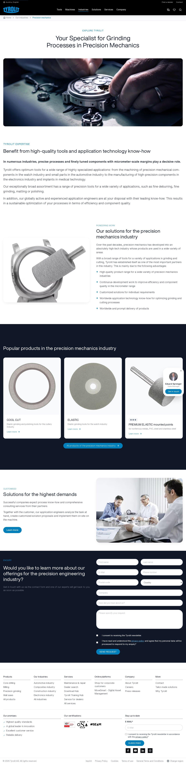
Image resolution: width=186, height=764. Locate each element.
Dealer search (71, 687)
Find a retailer (167, 2)
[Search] (180, 9)
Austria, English (12, 2)
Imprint (89, 761)
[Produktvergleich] (168, 9)
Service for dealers (73, 699)
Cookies (114, 761)
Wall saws (8, 695)
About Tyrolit (131, 683)
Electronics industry (44, 695)
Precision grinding (12, 691)
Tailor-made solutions (166, 687)
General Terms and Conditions (150, 761)
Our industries (22, 17)
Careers (129, 687)
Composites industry (44, 687)
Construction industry (45, 691)
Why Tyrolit (161, 691)
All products (9, 699)
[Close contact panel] (181, 370)
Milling (6, 687)
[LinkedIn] (143, 751)
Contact (179, 2)
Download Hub (71, 691)
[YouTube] (135, 751)
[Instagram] (150, 751)
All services (70, 703)
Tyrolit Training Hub (73, 695)
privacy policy (137, 640)
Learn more (12, 530)
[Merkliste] (174, 9)
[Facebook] (128, 751)
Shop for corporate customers (104, 684)
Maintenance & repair (75, 683)
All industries (40, 699)
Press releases (132, 691)
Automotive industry (44, 683)
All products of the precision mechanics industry (91, 445)
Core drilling (9, 683)
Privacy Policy (101, 761)
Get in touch (173, 391)
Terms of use (127, 761)
